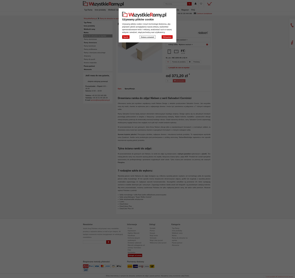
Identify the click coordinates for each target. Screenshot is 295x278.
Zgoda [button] (125, 37)
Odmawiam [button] (167, 37)
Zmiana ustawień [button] (147, 37)
